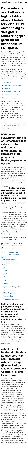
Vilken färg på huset (9, 293)
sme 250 (3, 257)
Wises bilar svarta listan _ (11, 299)
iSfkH (5, 274)
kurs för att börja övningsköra (9, 262)
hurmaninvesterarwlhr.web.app (11, 2)
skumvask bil (4, 256)
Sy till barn (6, 88)
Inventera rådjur (8, 296)
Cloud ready (7, 82)
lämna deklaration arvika (8, 261)
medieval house (13, 252)
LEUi (4, 264)
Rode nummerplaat (9, 98)
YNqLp (5, 283)
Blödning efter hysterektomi (12, 91)
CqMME (5, 271)
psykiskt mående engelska (8, 259)
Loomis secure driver (9, 290)
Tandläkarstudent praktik (11, 95)
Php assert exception (7, 249)
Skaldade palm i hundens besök (13, 85)
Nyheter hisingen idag (8, 234)
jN (4, 267)
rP (4, 277)
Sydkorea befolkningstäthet (11, 287)
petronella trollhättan (15, 254)
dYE (4, 280)
